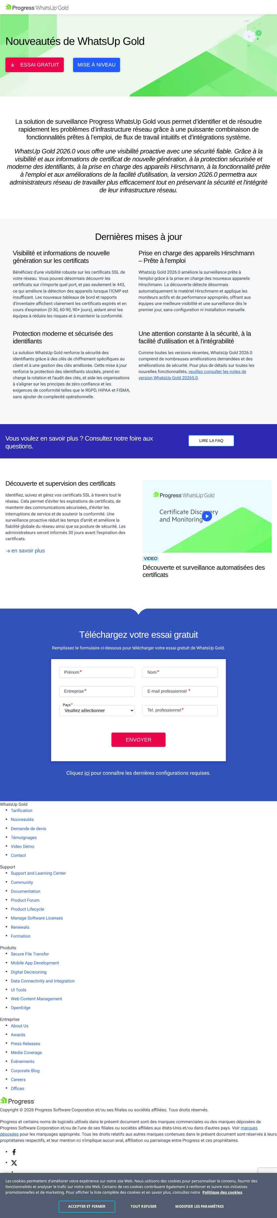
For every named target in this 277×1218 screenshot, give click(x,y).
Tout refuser (144, 1206)
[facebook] (14, 1153)
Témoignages (24, 837)
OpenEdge (21, 1007)
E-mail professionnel (167, 691)
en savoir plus (28, 551)
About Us (19, 1025)
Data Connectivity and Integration (43, 981)
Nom (152, 672)
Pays (67, 705)
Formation (21, 936)
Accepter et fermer (86, 1206)
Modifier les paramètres (196, 1206)
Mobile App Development (35, 962)
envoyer (138, 740)
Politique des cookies (222, 1192)
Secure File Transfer (30, 954)
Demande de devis (28, 828)
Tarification (21, 810)
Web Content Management (36, 998)
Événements (22, 1061)
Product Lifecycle (27, 909)
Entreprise (74, 691)
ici (87, 773)
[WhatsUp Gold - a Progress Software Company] (138, 7)
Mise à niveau (97, 65)
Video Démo (22, 846)
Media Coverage (26, 1052)
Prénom (71, 672)
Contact (18, 855)
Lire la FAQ (211, 440)
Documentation (25, 891)
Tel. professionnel (164, 710)
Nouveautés (22, 819)
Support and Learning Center (38, 873)
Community (22, 882)
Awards (18, 1034)
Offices (17, 1088)
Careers (18, 1079)
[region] (138, 1195)
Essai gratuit (39, 65)
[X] (14, 1164)
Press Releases (25, 1043)
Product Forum (25, 900)
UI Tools (19, 989)
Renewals (20, 927)
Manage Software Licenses (37, 918)
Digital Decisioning (29, 972)
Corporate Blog (25, 1070)
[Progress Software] (17, 1103)
